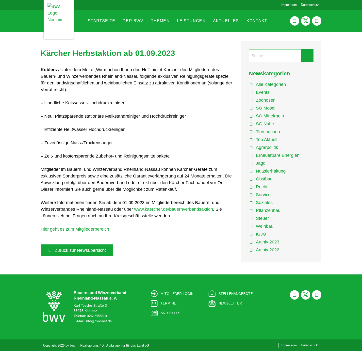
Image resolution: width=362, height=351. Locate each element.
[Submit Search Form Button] (307, 55)
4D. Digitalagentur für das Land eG (124, 345)
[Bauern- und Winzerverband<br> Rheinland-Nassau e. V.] (54, 306)
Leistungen (191, 21)
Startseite (101, 21)
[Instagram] (316, 21)
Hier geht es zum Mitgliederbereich (75, 229)
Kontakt (257, 21)
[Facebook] (294, 21)
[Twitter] (305, 21)
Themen (160, 21)
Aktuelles (226, 21)
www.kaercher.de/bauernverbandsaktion (173, 209)
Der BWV (133, 21)
